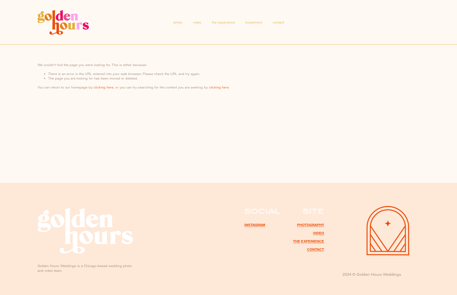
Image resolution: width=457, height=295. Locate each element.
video (197, 22)
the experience (223, 22)
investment (253, 22)
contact (278, 22)
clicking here (103, 87)
